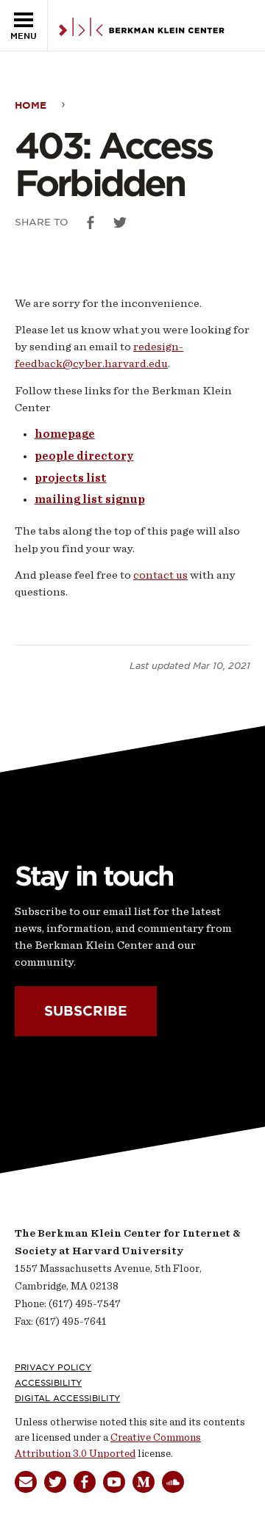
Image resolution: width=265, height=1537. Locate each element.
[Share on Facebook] (90, 222)
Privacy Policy (53, 1367)
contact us (160, 575)
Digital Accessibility (67, 1398)
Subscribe (85, 1010)
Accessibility (48, 1383)
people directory (84, 456)
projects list (71, 478)
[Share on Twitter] (120, 222)
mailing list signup (90, 499)
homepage (65, 434)
